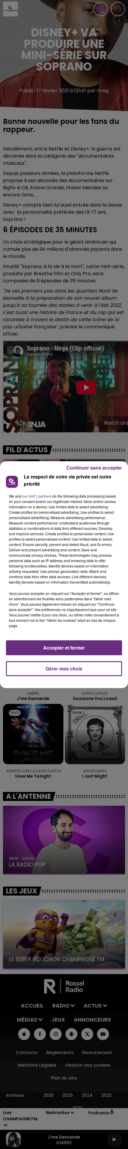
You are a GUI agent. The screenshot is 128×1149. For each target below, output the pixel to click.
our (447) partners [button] (36, 496)
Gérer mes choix (64, 668)
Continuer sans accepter (94, 467)
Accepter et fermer (64, 647)
